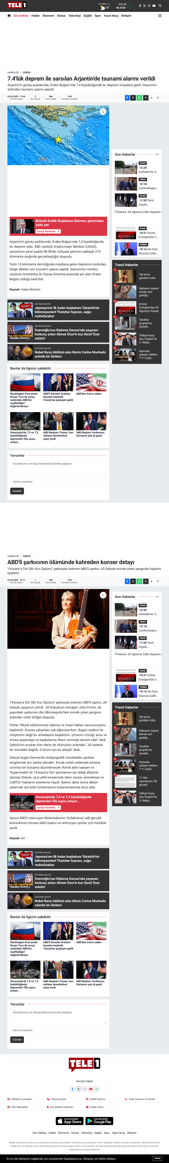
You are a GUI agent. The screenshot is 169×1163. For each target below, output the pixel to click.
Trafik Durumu (97, 1099)
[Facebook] (72, 1089)
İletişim (126, 15)
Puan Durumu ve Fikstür (142, 1099)
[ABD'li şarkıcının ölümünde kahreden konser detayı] (58, 619)
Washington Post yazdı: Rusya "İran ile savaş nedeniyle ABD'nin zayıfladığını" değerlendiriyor (24, 400)
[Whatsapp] (97, 1089)
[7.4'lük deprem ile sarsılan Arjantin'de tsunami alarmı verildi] (58, 135)
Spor (98, 15)
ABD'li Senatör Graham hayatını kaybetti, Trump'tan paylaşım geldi (58, 397)
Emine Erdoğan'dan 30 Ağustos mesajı (148, 235)
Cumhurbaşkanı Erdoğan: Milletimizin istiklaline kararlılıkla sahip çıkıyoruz (149, 186)
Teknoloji (74, 15)
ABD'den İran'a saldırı (88, 393)
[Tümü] (157, 154)
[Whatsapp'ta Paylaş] (139, 98)
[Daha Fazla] (146, 98)
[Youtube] (90, 1089)
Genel (142, 163)
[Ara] (160, 6)
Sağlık (88, 15)
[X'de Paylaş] (133, 98)
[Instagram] (84, 1089)
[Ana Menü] (160, 15)
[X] (78, 1089)
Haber (36, 15)
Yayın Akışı (111, 15)
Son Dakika (21, 15)
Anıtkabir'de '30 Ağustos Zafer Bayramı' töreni (148, 170)
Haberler (13, 72)
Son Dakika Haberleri (61, 1107)
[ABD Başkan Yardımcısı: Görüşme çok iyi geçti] (91, 421)
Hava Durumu (58, 1099)
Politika (143, 244)
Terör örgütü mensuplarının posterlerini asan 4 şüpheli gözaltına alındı (148, 203)
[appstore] (69, 1120)
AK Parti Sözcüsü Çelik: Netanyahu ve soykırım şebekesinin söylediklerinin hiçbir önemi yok (148, 252)
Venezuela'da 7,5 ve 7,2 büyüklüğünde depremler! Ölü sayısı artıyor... (24, 437)
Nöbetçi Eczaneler (22, 1099)
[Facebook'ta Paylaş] (127, 98)
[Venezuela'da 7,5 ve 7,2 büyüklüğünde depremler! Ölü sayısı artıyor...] (25, 421)
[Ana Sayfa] (9, 15)
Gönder (17, 491)
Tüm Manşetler (19, 1107)
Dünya (61, 15)
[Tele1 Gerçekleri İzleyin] (16, 6)
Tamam (157, 1158)
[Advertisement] (84, 45)
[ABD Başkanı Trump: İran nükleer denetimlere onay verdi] (58, 421)
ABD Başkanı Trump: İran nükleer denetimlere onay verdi (58, 435)
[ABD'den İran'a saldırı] (91, 382)
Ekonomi (48, 15)
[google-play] (99, 1120)
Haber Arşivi (97, 1107)
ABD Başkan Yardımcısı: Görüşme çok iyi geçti (90, 434)
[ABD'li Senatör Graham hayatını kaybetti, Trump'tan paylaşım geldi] (58, 382)
